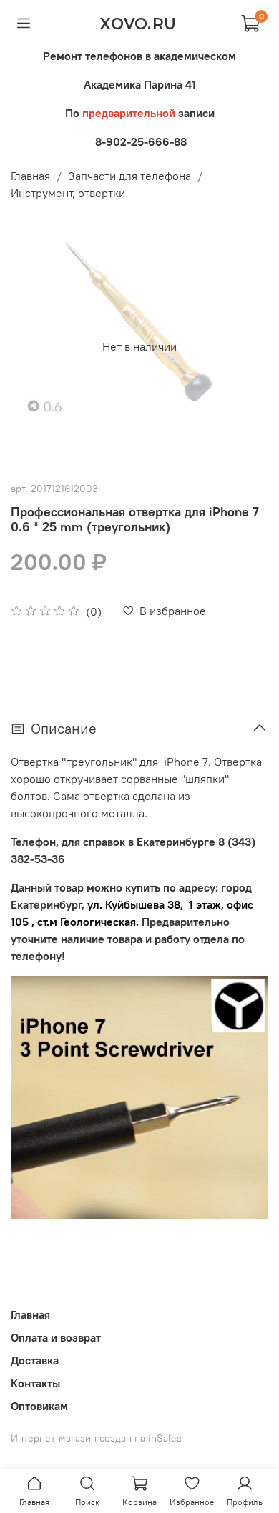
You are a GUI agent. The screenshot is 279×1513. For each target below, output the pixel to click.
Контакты (35, 1383)
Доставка (35, 1360)
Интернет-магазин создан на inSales (96, 1438)
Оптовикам (39, 1406)
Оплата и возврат (56, 1337)
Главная (30, 176)
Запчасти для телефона (129, 176)
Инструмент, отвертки (68, 193)
